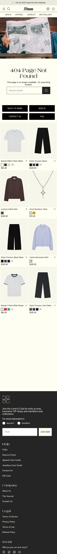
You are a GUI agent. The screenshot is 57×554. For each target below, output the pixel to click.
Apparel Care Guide (11, 460)
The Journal (7, 496)
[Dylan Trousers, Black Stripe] (14, 237)
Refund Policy (8, 532)
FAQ (42, 116)
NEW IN (42, 108)
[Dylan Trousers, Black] (43, 140)
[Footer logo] (6, 399)
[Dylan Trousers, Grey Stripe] (43, 285)
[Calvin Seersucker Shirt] (43, 237)
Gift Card (6, 476)
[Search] (46, 90)
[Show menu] (4, 9)
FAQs (4, 449)
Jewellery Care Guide (12, 465)
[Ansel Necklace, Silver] (43, 188)
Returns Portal (9, 455)
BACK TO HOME (15, 108)
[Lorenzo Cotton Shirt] (14, 188)
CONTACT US (15, 116)
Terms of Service (10, 516)
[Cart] (53, 9)
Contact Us (7, 470)
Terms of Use (8, 527)
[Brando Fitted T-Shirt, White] (14, 140)
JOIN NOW (45, 432)
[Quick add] (26, 161)
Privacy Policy (8, 522)
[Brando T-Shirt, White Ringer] (14, 285)
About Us (6, 491)
